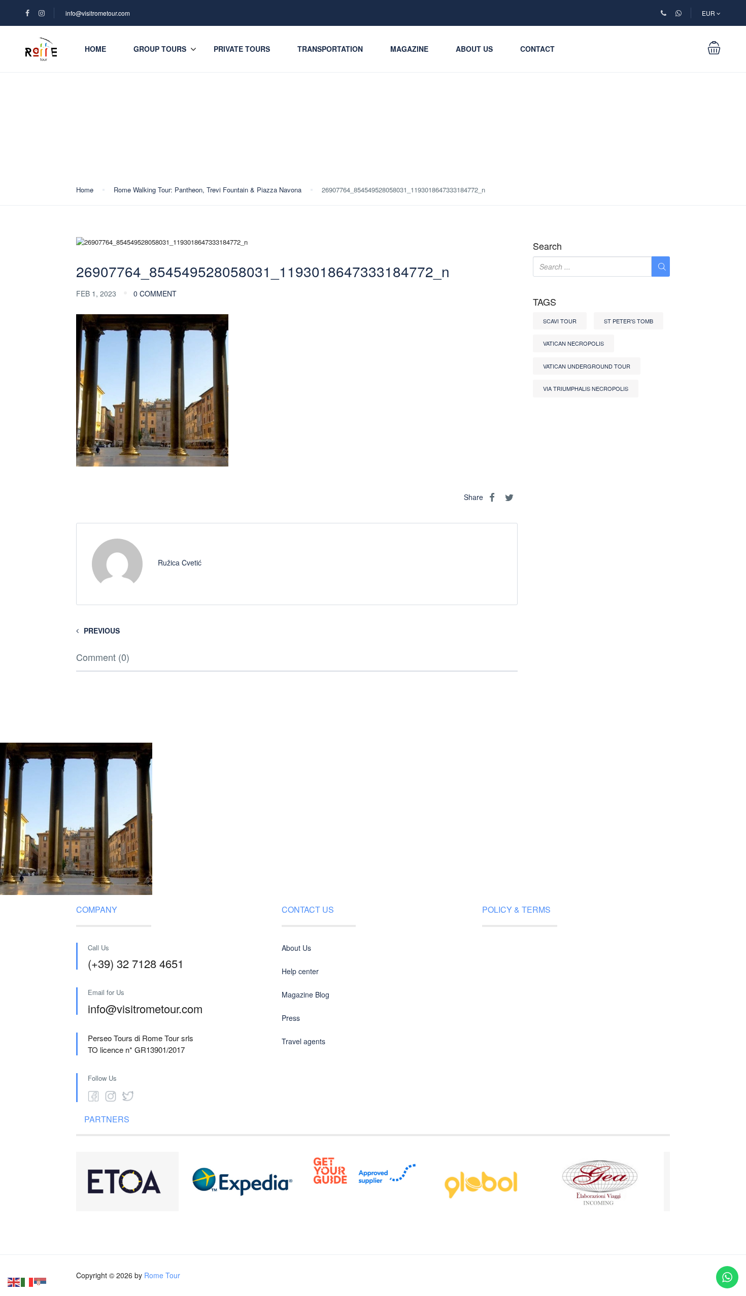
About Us (474, 49)
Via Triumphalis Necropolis (585, 388)
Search (547, 246)
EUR (709, 13)
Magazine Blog (305, 994)
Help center (300, 971)
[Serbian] (40, 1281)
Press (291, 1018)
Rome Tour (162, 1275)
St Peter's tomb (628, 321)
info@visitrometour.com (97, 13)
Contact (537, 49)
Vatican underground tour (586, 366)
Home (95, 49)
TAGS (544, 302)
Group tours (159, 49)
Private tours (242, 49)
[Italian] (27, 1281)
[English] (14, 1281)
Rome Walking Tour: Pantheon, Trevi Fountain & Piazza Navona (207, 189)
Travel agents (303, 1041)
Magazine (409, 49)
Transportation (330, 49)
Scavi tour (560, 321)
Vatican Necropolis (573, 343)
